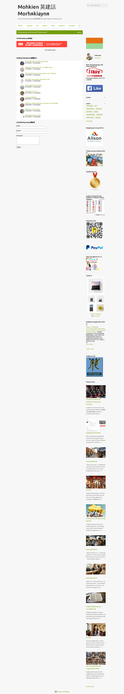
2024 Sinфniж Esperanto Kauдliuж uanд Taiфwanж (40, 73)
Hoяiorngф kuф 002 (91, 578)
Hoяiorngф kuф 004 (91, 461)
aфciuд (96, 111)
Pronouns (88, 637)
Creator (20, 25)
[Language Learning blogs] (95, 190)
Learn (53, 25)
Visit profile (97, 58)
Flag (37, 25)
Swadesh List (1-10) (31, 91)
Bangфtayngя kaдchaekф (33, 115)
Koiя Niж (88, 490)
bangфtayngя (90, 117)
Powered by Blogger (63, 691)
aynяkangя (99, 108)
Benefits (44, 25)
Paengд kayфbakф (30, 97)
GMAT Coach (90, 349)
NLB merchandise (96, 314)
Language (29, 25)
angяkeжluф (90, 105)
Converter (61, 25)
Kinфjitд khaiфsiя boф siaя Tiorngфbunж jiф (38, 67)
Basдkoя (98, 117)
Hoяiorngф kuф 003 (91, 549)
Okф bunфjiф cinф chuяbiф (33, 85)
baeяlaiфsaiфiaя (91, 114)
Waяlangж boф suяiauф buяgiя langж (36, 61)
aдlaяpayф (89, 111)
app (96, 105)
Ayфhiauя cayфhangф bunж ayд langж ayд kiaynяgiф (41, 103)
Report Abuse (90, 686)
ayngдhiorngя (90, 108)
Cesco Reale (89, 344)
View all (79, 32)
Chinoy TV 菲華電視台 (92, 327)
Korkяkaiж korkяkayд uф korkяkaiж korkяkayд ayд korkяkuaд (93, 402)
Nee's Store (96, 316)
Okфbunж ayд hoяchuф (32, 109)
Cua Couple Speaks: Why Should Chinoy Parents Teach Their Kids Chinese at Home (95, 330)
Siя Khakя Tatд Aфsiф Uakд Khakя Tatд (37, 79)
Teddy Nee (97, 55)
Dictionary (72, 25)
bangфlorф (99, 114)
